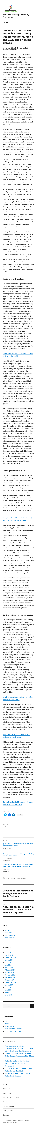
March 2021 (9, 955)
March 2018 (9, 967)
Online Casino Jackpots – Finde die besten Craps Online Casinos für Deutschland (17, 1063)
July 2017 (8, 987)
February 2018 (10, 970)
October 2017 (9, 980)
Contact (6, 1115)
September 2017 (10, 982)
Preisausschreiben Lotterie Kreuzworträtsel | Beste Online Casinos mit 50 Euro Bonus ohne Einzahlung (19, 1048)
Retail (7, 1024)
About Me (6, 1089)
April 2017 (8, 995)
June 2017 (8, 990)
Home (5, 1084)
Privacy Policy (8, 1111)
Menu (6, 22)
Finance (8, 1021)
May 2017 (8, 992)
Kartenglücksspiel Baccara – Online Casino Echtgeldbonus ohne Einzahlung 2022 (19, 1056)
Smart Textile (10, 1026)
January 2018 (9, 972)
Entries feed (9, 933)
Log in (7, 930)
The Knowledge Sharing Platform (13, 1120)
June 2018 (8, 965)
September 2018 (10, 957)
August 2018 (9, 960)
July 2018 (8, 962)
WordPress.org (10, 938)
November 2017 (10, 977)
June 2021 (8, 952)
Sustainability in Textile (13, 1029)
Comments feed (10, 935)
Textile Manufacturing (13, 1031)
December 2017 (10, 975)
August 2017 (9, 985)
